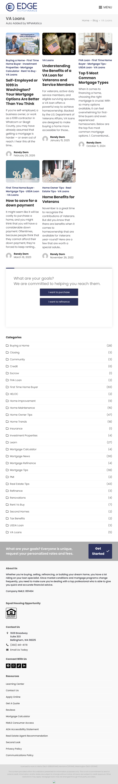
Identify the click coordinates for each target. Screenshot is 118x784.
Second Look (13, 742)
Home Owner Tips (53, 187)
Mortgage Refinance (23, 463)
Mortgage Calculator (23, 449)
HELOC (14, 394)
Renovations (18, 497)
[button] (105, 7)
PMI (12, 477)
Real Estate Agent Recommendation (27, 735)
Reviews (10, 710)
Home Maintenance (22, 408)
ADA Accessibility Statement (22, 729)
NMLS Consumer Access (20, 723)
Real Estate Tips (19, 484)
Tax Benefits (17, 518)
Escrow (14, 373)
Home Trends (18, 421)
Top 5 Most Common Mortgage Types (94, 78)
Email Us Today (19, 649)
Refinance (16, 491)
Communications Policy (19, 755)
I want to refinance (59, 301)
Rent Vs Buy (28, 71)
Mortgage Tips (96, 64)
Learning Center (15, 684)
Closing (14, 352)
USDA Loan (85, 67)
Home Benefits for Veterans (58, 199)
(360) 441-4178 (18, 645)
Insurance (16, 428)
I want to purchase (59, 292)
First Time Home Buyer (20, 187)
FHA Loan (84, 60)
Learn (13, 442)
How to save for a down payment (21, 203)
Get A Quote (13, 703)
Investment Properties (23, 435)
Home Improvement (23, 401)
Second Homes (19, 511)
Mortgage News (20, 456)
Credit (14, 366)
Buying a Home (15, 60)
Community (17, 359)
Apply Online (13, 697)
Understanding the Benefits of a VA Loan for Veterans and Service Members (58, 75)
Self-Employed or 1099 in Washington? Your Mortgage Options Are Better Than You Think (22, 92)
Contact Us (12, 690)
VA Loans (11, 74)
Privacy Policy (14, 748)
